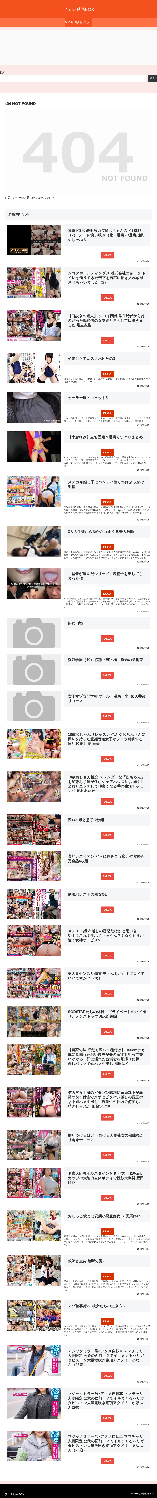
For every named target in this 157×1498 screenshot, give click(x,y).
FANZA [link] (107, 255)
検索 (3, 72)
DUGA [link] (107, 373)
